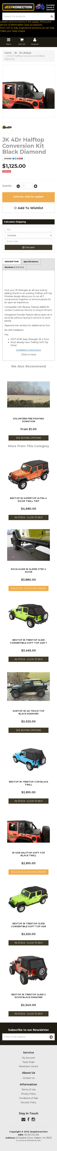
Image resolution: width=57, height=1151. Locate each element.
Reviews (9, 267)
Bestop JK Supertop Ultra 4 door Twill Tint (28, 499)
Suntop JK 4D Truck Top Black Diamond (28, 712)
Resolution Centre (28, 1066)
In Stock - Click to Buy (28, 517)
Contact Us (29, 1078)
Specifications (31, 261)
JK (15, 53)
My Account (28, 1057)
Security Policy (28, 1102)
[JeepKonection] (28, 7)
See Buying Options (28, 438)
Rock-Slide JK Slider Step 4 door (28, 570)
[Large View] (7, 127)
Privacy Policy (28, 1093)
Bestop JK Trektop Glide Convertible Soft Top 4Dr (28, 925)
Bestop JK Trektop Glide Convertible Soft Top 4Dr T (28, 641)
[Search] (52, 16)
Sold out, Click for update (28, 196)
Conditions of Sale (28, 1098)
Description (12, 261)
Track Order (28, 1062)
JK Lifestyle (25, 53)
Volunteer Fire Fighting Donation (28, 420)
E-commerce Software (25, 1140)
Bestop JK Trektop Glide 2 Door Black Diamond (28, 996)
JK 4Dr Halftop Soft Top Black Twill (28, 854)
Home (8, 53)
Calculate (29, 247)
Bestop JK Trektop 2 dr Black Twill (28, 783)
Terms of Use (29, 1089)
